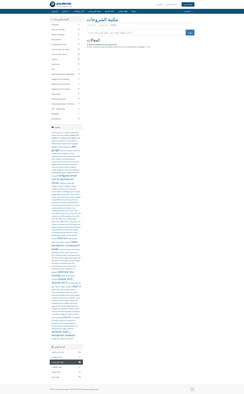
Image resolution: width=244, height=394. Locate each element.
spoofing (59, 317)
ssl (68, 317)
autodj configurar (63, 153)
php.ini (69, 287)
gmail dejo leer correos (70, 232)
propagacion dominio (64, 292)
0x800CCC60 (65, 138)
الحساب (187, 11)
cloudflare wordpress (69, 164)
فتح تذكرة (55, 377)
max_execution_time (59, 266)
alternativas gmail (66, 150)
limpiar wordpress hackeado (66, 255)
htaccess (62, 238)
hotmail (54, 238)
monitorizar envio (58, 269)
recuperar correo (74, 298)
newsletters (69, 269)
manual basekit (64, 261)
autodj (54, 153)
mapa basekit (75, 261)
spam (54, 317)
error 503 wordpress (64, 216)
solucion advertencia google (61, 311)
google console (66, 235)
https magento (66, 242)
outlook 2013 (59, 282)
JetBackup (55, 252)
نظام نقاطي (123, 11)
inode (55, 249)
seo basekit (62, 309)
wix (69, 332)
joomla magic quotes (66, 252)
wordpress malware (63, 335)
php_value (60, 290)
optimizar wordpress (68, 276)
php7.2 (77, 286)
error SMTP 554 (61, 222)
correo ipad (72, 189)
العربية (159, 4)
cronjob (54, 200)
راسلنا (134, 11)
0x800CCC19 (56, 138)
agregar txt (67, 147)
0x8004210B (74, 135)
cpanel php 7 (65, 194)
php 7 (54, 287)
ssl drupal (55, 320)
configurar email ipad (66, 183)
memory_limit (71, 266)
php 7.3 (64, 287)
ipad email (71, 249)
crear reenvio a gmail (73, 197)
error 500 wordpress (59, 213)
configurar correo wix (64, 170)
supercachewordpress (67, 323)
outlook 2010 (65, 279)
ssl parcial (69, 320)
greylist (74, 235)
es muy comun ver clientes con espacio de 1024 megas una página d (66, 224)
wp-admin (69, 339)
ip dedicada (63, 249)
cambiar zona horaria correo (62, 162)
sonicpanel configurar (59, 314)
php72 (54, 290)
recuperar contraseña (59, 298)
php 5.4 (78, 283)
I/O (66, 246)
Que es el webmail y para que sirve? (102, 44)
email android (56, 208)
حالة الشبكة (109, 11)
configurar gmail (57, 186)
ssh (65, 317)
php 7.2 (58, 287)
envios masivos (64, 211)
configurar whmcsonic (59, 189)
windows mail (60, 331)
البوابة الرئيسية (91, 25)
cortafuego (66, 192)
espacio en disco (64, 227)
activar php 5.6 (71, 141)
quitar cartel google (73, 295)
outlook (54, 279)
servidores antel (72, 309)
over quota (71, 283)
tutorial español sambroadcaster (63, 326)
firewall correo (61, 230)
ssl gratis (62, 320)
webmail (71, 329)
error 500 (74, 211)
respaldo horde (57, 303)
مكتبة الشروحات (94, 11)
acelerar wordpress (58, 141)
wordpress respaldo (59, 339)
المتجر (65, 11)
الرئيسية (54, 11)
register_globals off (71, 300)
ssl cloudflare (75, 317)
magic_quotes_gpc (70, 258)
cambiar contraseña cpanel (65, 159)
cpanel (72, 192)
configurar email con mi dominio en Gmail (64, 179)
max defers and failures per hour (63, 263)
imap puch (73, 245)
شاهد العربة (188, 4)
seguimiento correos (59, 306)
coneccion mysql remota (60, 167)
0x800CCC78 (75, 138)
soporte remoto (73, 314)
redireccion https (58, 300)
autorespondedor (66, 156)
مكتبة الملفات (57, 367)
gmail (59, 232)
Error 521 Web (57, 219)
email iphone (66, 208)
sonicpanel (76, 311)
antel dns (76, 150)
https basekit (72, 238)
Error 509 (75, 216)
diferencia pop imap (64, 200)
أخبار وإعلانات (78, 11)
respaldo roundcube (70, 303)
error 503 (70, 213)
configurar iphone (70, 186)
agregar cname (57, 147)
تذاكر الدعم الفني (58, 352)
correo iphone (57, 192)
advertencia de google (70, 143)
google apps (56, 235)
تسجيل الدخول (171, 4)
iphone (77, 249)
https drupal (56, 242)
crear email (61, 197)
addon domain (57, 143)
